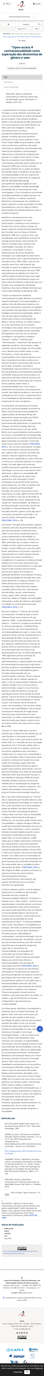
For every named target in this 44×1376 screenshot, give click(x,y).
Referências (8, 82)
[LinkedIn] (22, 1333)
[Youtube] (27, 1333)
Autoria (22, 63)
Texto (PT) (21, 29)
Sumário (26, 24)
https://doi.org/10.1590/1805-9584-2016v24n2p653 (22, 37)
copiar (22, 40)
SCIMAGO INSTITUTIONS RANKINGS (22, 68)
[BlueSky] (17, 1333)
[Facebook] (24, 1333)
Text (5, 77)
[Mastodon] (19, 1333)
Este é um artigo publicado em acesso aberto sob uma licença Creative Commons (20, 1252)
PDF (36, 29)
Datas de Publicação (11, 87)
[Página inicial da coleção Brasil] (22, 1317)
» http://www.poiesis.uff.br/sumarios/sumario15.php (23, 1151)
